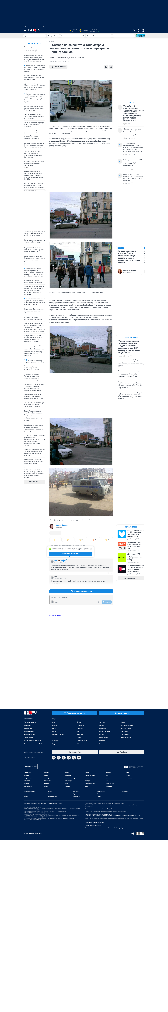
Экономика (125, 734)
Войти (56, 602)
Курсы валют (83, 26)
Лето (78, 731)
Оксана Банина (61, 525)
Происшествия (104, 731)
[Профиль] (143, 30)
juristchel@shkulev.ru (68, 818)
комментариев (60, 67)
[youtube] (79, 758)
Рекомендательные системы (93, 825)
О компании (28, 728)
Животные (55, 741)
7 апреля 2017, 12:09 (55, 61)
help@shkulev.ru (36, 819)
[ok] (64, 758)
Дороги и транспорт (58, 734)
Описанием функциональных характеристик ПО (98, 814)
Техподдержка (29, 738)
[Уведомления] (138, 30)
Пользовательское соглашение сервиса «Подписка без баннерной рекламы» (106, 828)
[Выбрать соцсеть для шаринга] (111, 67)
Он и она (102, 722)
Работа (101, 734)
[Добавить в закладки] (106, 67)
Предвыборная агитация (32, 741)
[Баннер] (142, 35)
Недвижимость (29, 26)
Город (54, 731)
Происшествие (55, 533)
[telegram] (54, 758)
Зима (79, 722)
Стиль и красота (127, 725)
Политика (102, 728)
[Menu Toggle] (25, 30)
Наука (79, 738)
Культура (80, 728)
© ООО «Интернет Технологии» (33, 833)
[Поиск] (133, 30)
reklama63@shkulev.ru (118, 803)
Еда (53, 738)
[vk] (59, 758)
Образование (81, 744)
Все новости (34, 43)
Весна (54, 728)
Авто (53, 722)
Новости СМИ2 (55, 615)
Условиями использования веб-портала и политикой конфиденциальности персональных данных (112, 815)
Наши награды (29, 731)
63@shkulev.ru (45, 817)
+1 (105, 573)
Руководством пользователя (93, 813)
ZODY (91, 26)
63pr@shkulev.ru (111, 809)
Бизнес (54, 725)
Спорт (123, 722)
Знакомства (50, 26)
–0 (111, 573)
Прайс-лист (28, 725)
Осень (101, 725)
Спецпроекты (126, 738)
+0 (105, 586)
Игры (96, 26)
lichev (55, 560)
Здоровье (55, 744)
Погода (59, 26)
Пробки (84, 30)
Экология (124, 731)
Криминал (80, 725)
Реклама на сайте (30, 722)
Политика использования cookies (94, 822)
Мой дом (80, 734)
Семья (101, 744)
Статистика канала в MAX (33, 744)
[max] (69, 758)
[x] (74, 758)
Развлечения (103, 738)
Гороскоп (73, 26)
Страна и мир (126, 728)
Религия (102, 741)
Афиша (66, 26)
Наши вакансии (29, 734)
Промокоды (40, 26)
